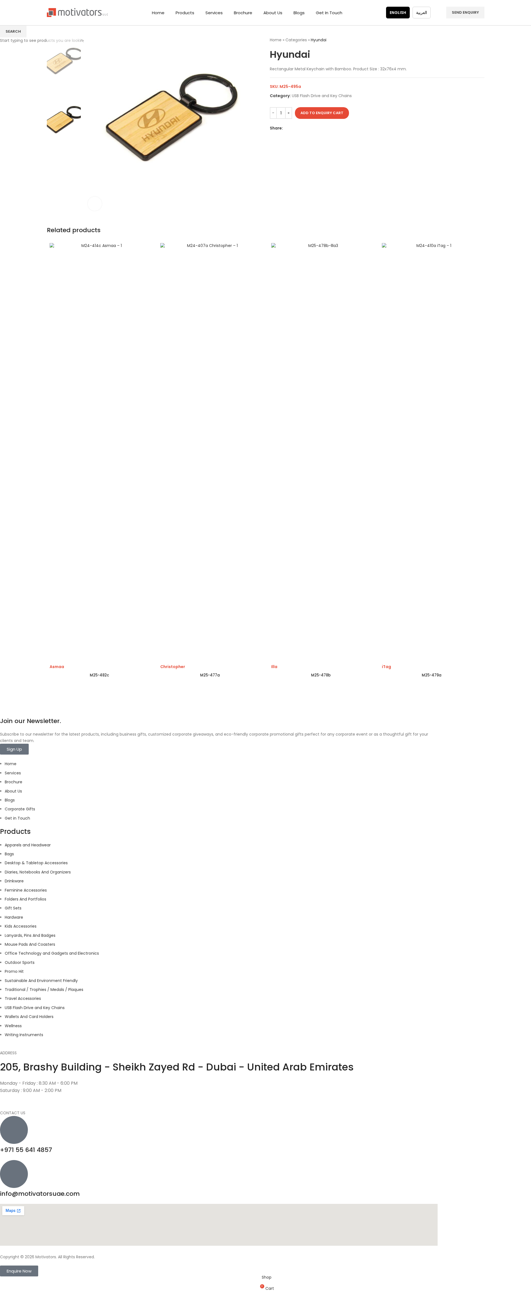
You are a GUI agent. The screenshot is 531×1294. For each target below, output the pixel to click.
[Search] (438, 12)
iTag (386, 666)
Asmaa (57, 666)
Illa (274, 666)
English (398, 12)
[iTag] (432, 452)
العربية (421, 12)
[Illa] (321, 452)
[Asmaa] (99, 452)
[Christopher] (210, 452)
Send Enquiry (465, 12)
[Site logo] (77, 12)
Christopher (172, 666)
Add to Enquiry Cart (321, 113)
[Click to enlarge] (95, 204)
